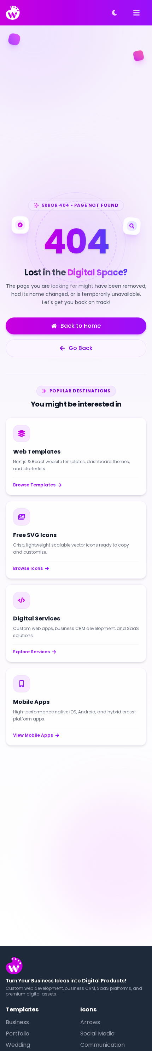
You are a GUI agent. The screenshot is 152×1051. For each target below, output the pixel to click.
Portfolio (17, 1033)
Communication (102, 1045)
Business (17, 1022)
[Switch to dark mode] (114, 12)
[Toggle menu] (136, 13)
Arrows (90, 1022)
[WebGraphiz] (13, 13)
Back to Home (80, 326)
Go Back (81, 348)
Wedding (18, 1045)
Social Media (97, 1033)
